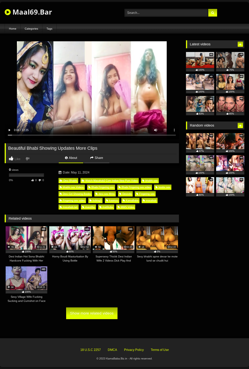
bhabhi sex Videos (73, 187)
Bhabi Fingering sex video (136, 187)
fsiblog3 (97, 200)
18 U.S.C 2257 (90, 349)
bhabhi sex (151, 180)
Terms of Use (160, 349)
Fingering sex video (74, 200)
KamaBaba (132, 200)
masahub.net (70, 207)
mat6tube (108, 207)
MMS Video (127, 207)
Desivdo (127, 193)
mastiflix (90, 207)
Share (98, 157)
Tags (49, 28)
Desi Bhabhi (70, 180)
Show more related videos (92, 313)
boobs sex (164, 187)
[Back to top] (237, 357)
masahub (151, 200)
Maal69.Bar (31, 12)
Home (12, 28)
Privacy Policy (134, 349)
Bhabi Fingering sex (102, 187)
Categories (31, 28)
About (72, 157)
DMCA (112, 349)
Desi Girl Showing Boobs (77, 193)
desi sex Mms (107, 193)
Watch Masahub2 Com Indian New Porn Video (111, 180)
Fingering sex (146, 193)
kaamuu (113, 200)
